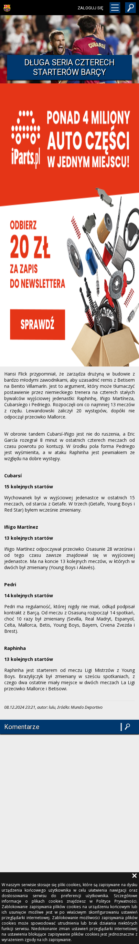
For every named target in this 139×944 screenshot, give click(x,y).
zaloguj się (90, 7)
